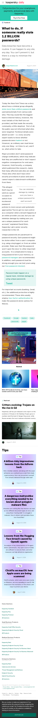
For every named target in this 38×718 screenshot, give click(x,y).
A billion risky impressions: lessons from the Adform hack (19, 464)
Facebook (7, 22)
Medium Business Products (11, 637)
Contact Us (4, 693)
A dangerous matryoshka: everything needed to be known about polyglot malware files (19, 500)
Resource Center (27, 693)
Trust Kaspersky (15, 695)
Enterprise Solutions (9, 659)
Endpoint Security (7, 673)
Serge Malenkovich (12, 65)
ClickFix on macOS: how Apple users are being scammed (19, 573)
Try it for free (19, 18)
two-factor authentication (19, 298)
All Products (5, 633)
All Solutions (5, 618)
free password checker (14, 266)
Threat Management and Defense (12, 670)
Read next (7, 400)
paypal (24, 321)
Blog (21, 693)
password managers (10, 257)
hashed (19, 140)
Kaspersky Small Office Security (11, 627)
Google (16, 318)
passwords (14, 321)
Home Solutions (7, 604)
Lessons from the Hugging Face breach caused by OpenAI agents (19, 538)
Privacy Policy (6, 687)
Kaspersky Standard (8, 608)
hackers (24, 318)
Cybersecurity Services (9, 667)
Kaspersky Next (6, 642)
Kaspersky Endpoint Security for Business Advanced (17, 651)
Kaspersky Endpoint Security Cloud (12, 630)
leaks (32, 318)
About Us (11, 693)
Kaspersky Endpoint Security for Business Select (16, 648)
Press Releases (6, 695)
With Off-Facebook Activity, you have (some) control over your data (14, 390)
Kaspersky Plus (6, 612)
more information (14, 710)
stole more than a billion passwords (16, 109)
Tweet (9, 283)
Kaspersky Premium (8, 615)
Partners (17, 693)
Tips (19, 456)
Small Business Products (10, 622)
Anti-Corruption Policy (16, 687)
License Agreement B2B (8, 688)
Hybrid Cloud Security (8, 676)
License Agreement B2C (29, 687)
